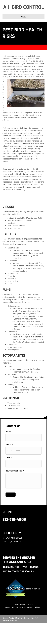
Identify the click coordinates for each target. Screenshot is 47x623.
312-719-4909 (14, 519)
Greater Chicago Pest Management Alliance (23, 607)
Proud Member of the (24, 605)
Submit (10, 494)
